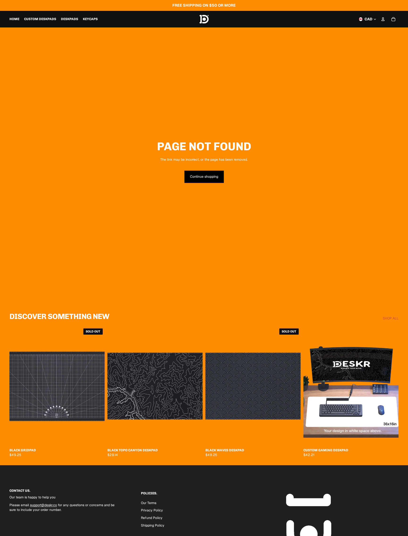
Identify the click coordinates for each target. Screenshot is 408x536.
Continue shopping (204, 176)
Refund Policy (151, 518)
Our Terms (148, 503)
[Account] (383, 19)
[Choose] (195, 438)
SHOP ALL (391, 318)
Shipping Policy (152, 525)
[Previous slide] (16, 386)
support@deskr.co (43, 505)
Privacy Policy (152, 510)
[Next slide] (97, 386)
